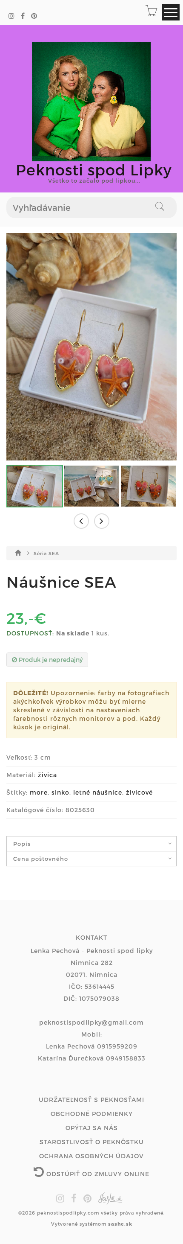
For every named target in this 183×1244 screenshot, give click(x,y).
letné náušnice (97, 792)
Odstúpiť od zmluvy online (96, 1173)
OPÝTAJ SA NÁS (92, 1127)
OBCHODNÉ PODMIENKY (92, 1113)
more (39, 792)
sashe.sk (120, 1224)
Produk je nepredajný (50, 659)
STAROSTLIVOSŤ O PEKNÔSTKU (92, 1141)
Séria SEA (46, 553)
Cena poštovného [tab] (40, 858)
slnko (60, 792)
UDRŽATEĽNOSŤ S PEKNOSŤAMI (91, 1099)
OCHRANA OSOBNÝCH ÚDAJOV (91, 1156)
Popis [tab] (22, 843)
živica (47, 774)
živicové (139, 792)
